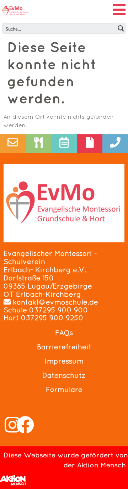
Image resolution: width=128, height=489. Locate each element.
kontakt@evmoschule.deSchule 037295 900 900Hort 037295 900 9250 (51, 310)
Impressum (64, 361)
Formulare (64, 389)
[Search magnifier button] (121, 28)
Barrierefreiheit (64, 347)
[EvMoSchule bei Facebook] (25, 425)
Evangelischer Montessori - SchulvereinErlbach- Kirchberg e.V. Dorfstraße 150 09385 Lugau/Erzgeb (50, 269)
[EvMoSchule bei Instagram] (12, 425)
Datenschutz (64, 375)
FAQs (64, 333)
